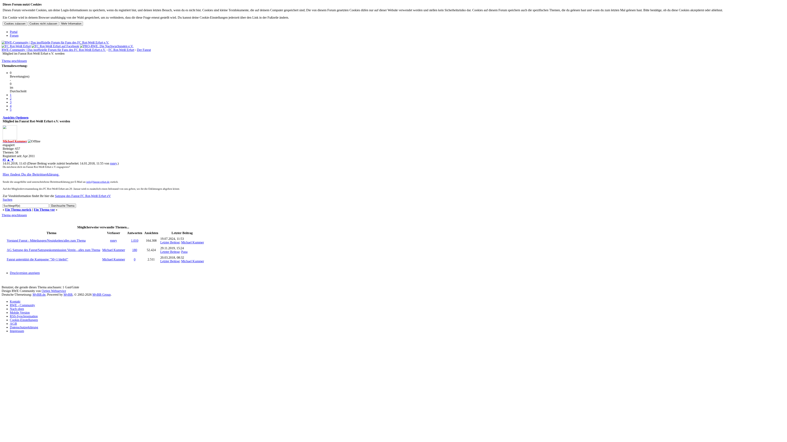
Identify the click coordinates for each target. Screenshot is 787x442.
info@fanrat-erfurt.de (98, 181)
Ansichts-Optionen (15, 117)
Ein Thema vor (44, 209)
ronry (113, 163)
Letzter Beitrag (170, 242)
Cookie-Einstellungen (24, 320)
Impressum (17, 331)
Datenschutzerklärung (24, 327)
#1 (4, 159)
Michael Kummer (192, 242)
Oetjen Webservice (54, 291)
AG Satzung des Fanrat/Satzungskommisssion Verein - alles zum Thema (53, 250)
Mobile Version (20, 312)
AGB (13, 323)
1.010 (134, 240)
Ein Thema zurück (18, 209)
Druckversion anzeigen (25, 273)
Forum (14, 35)
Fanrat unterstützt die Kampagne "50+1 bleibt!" (37, 259)
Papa (184, 252)
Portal (13, 32)
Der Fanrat (144, 50)
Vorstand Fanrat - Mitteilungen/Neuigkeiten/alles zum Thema (46, 240)
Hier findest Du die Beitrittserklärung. (31, 174)
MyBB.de (39, 294)
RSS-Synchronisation (24, 316)
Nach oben (17, 309)
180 (134, 250)
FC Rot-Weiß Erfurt (121, 50)
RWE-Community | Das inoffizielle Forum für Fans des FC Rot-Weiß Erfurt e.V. (54, 50)
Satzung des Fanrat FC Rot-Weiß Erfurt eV (83, 196)
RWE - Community (22, 305)
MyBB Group (101, 294)
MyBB (68, 294)
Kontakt (15, 301)
